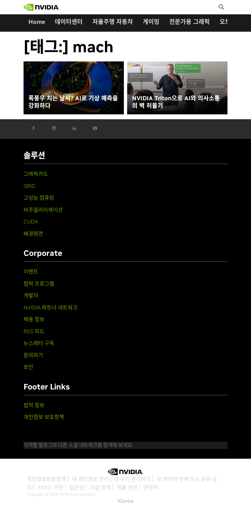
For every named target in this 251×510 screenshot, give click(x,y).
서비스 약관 (50, 487)
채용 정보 (34, 319)
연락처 (150, 487)
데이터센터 (69, 21)
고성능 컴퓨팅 (39, 197)
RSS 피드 (34, 331)
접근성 (76, 487)
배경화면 (33, 233)
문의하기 (33, 355)
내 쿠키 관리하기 (132, 479)
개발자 (31, 295)
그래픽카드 (36, 174)
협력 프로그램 (39, 283)
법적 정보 (34, 405)
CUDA (31, 221)
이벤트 (31, 271)
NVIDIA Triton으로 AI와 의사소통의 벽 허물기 (176, 102)
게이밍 (151, 21)
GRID (30, 186)
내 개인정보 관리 (90, 479)
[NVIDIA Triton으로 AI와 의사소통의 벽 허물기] (177, 88)
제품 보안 (127, 487)
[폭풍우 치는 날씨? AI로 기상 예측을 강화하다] (74, 88)
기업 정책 (100, 487)
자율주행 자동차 (112, 21)
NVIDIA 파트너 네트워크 (50, 307)
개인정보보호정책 (46, 479)
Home (36, 21)
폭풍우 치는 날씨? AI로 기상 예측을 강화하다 (73, 102)
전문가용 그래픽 (189, 21)
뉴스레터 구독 (39, 343)
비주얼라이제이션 (43, 209)
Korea (126, 500)
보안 (28, 367)
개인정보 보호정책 (44, 417)
